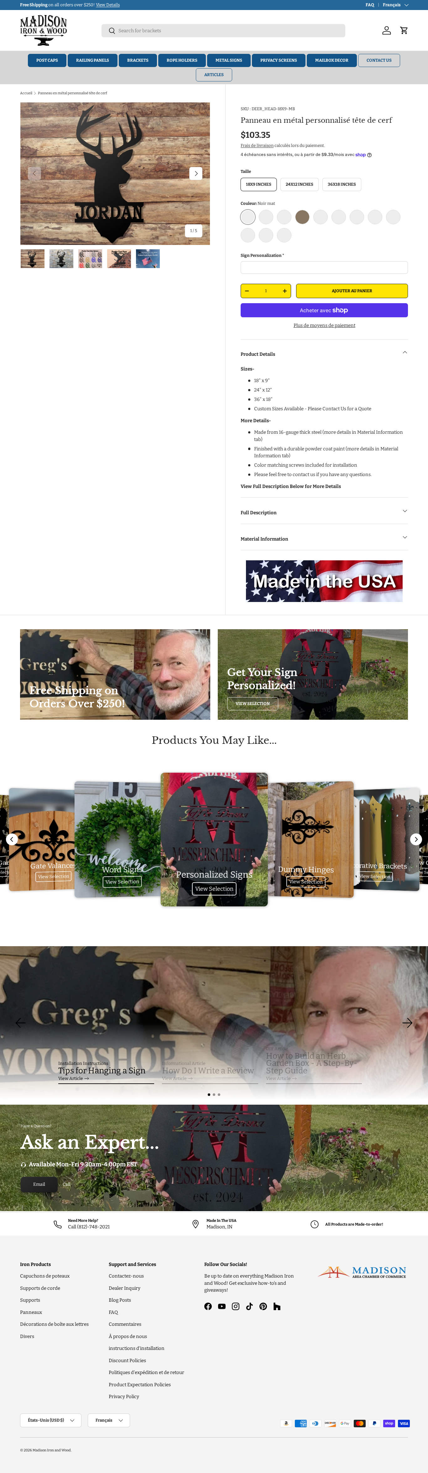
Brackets (138, 60)
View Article (70, 1078)
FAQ (370, 5)
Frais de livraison (257, 145)
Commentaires (125, 1324)
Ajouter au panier (352, 290)
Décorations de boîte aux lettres (54, 1324)
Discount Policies (127, 1360)
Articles (214, 74)
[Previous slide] (12, 839)
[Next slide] (416, 839)
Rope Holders (182, 60)
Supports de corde (40, 1288)
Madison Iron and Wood (52, 1450)
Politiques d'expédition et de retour (146, 1372)
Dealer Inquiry (124, 1288)
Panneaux (31, 1312)
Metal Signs (229, 60)
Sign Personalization (261, 255)
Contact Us (379, 60)
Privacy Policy (124, 1396)
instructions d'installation (136, 1348)
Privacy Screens (278, 60)
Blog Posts (120, 1300)
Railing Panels (92, 60)
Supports (30, 1300)
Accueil (26, 93)
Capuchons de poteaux (45, 1276)
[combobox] (223, 30)
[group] (214, 1023)
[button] (209, 1094)
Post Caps (47, 60)
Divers (27, 1336)
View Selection (253, 703)
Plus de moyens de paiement (324, 325)
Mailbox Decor (331, 60)
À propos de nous (128, 1336)
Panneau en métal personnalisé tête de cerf (72, 93)
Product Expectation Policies (140, 1384)
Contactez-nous (126, 1276)
